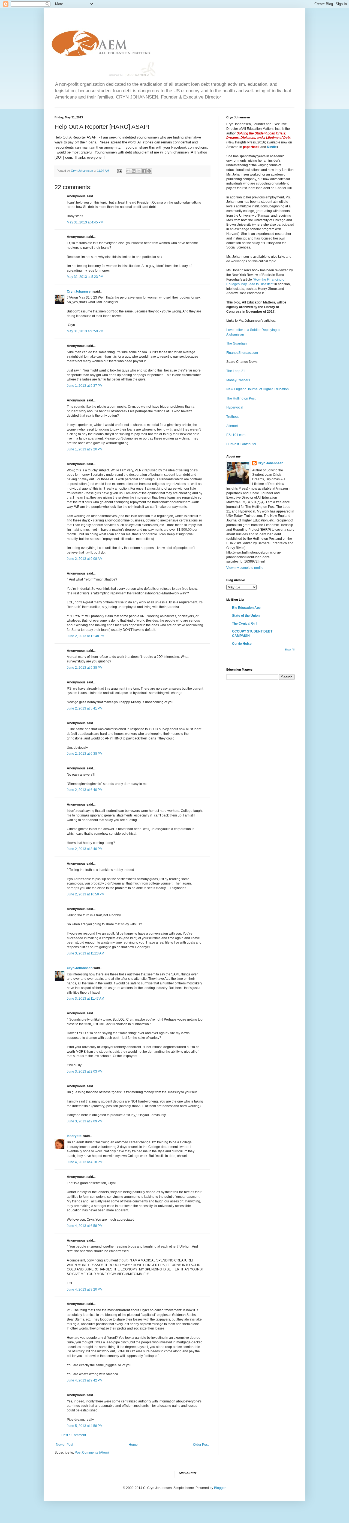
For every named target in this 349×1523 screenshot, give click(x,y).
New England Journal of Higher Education (257, 389)
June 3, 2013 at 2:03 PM (85, 1071)
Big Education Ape (246, 608)
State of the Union (246, 616)
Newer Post (64, 1445)
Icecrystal (74, 1136)
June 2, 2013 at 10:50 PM (85, 894)
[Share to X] (139, 171)
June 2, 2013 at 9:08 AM (85, 559)
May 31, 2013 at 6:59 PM (85, 331)
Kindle (272, 147)
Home (133, 1445)
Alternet (232, 426)
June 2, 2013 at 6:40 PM (85, 790)
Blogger (219, 1488)
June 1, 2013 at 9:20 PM (85, 449)
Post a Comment (73, 1435)
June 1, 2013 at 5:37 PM (85, 386)
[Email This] (128, 171)
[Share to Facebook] (144, 171)
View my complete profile (244, 568)
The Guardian (236, 343)
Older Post (201, 1445)
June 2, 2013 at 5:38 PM (85, 668)
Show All (289, 649)
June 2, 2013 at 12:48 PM (85, 636)
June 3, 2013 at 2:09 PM (85, 1121)
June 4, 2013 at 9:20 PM (85, 1289)
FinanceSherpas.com (242, 353)
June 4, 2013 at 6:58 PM (85, 1226)
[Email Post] (119, 170)
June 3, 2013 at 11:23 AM (85, 953)
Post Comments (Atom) (92, 1452)
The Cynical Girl (244, 623)
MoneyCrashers (238, 380)
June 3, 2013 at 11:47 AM (85, 998)
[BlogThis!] (133, 171)
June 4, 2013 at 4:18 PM (85, 1162)
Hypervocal (234, 407)
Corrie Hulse (242, 644)
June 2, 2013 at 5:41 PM (85, 708)
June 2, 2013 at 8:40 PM (85, 849)
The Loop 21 (235, 371)
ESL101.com (235, 435)
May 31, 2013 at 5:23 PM (85, 277)
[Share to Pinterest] (149, 171)
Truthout (232, 417)
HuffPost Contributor (241, 444)
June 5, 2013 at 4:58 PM (85, 1426)
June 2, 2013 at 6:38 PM (85, 754)
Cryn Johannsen (79, 291)
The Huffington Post (240, 398)
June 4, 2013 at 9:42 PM (85, 1380)
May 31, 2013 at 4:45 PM (85, 222)
